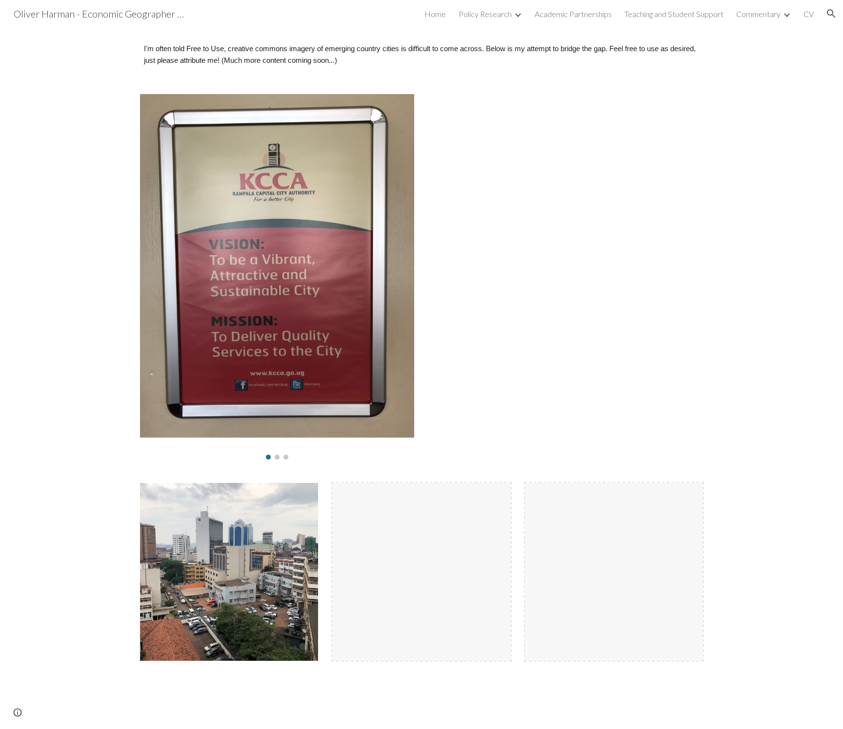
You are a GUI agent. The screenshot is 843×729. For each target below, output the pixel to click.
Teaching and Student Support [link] (673, 14)
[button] (831, 13)
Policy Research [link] (485, 14)
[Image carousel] (277, 277)
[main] (421, 55)
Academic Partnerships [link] (573, 14)
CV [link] (808, 14)
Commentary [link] (758, 14)
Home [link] (435, 14)
